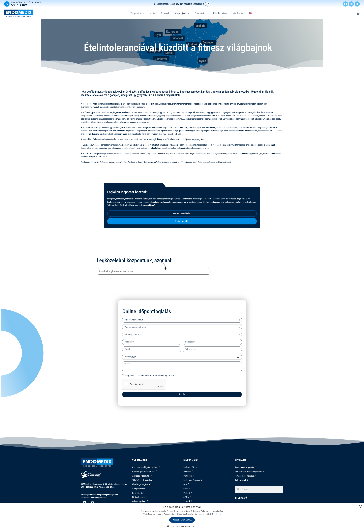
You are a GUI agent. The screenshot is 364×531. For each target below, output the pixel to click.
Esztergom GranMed (192, 480)
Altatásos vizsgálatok (141, 476)
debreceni (120, 198)
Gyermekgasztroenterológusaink (248, 471)
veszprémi (163, 198)
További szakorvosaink (244, 476)
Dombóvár (188, 476)
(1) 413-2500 (244, 198)
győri (176, 202)
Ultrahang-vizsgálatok (141, 484)
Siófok (186, 497)
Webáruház (238, 13)
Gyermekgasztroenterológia (144, 471)
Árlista (152, 13)
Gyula (185, 488)
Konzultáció (137, 493)
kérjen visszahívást (146, 205)
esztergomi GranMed (197, 202)
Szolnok (187, 501)
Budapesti (111, 198)
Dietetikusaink (241, 480)
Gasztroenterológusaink (245, 467)
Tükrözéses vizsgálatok (142, 480)
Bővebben (216, 514)
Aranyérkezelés (139, 488)
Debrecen (187, 471)
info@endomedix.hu (116, 484)
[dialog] (182, 517)
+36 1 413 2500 (19, 4)
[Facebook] (345, 4)
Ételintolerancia (138, 497)
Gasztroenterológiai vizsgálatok (145, 467)
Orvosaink (165, 13)
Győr (185, 484)
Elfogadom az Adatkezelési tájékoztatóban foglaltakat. (150, 375)
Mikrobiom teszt (220, 13)
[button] (182, 526)
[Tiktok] (357, 4)
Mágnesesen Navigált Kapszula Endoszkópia (183, 4)
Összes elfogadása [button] (182, 520)
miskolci (138, 198)
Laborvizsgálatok (139, 501)
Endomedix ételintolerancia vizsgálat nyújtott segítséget (208, 162)
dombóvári (129, 198)
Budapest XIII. (189, 467)
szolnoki (152, 198)
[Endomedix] (358, 13)
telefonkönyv (128, 205)
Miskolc (186, 493)
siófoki (145, 198)
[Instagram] (351, 4)
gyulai (181, 202)
